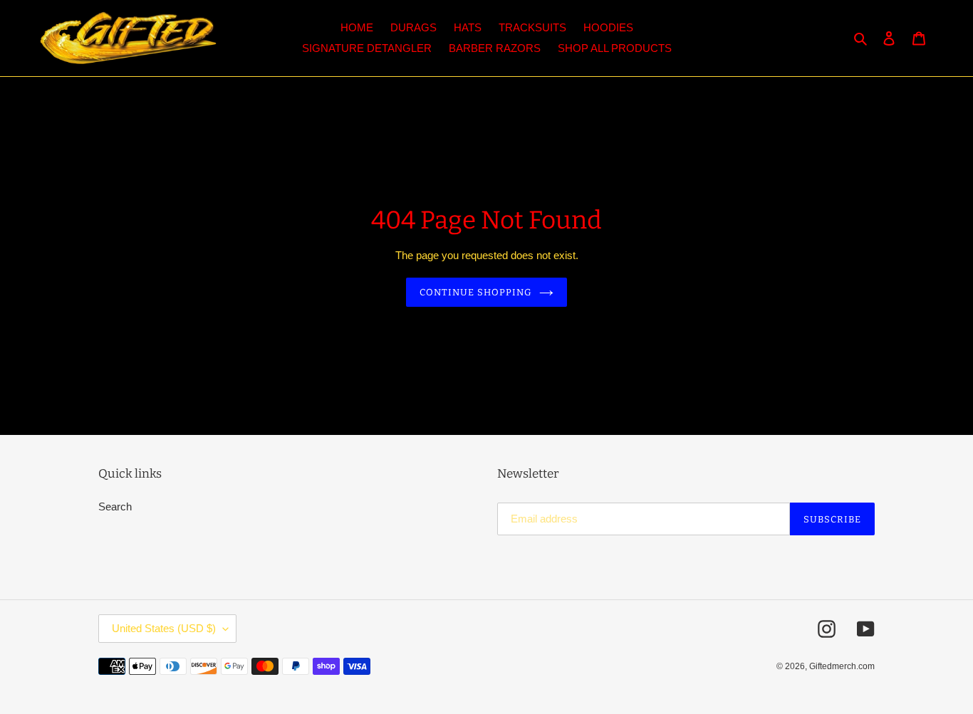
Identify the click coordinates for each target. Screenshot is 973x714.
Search (115, 506)
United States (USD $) (164, 628)
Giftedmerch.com (842, 666)
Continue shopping (476, 292)
